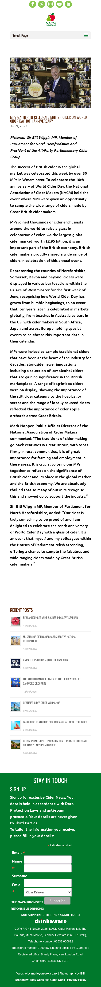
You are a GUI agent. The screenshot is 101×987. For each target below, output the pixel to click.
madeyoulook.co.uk (44, 973)
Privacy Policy (76, 980)
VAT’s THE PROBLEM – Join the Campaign (45, 660)
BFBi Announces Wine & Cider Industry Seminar (50, 617)
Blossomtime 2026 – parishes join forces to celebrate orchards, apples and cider (55, 743)
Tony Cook (37, 980)
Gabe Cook (57, 980)
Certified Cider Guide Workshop (41, 703)
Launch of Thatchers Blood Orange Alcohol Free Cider (55, 722)
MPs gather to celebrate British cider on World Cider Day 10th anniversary (48, 119)
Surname (19, 875)
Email (18, 852)
